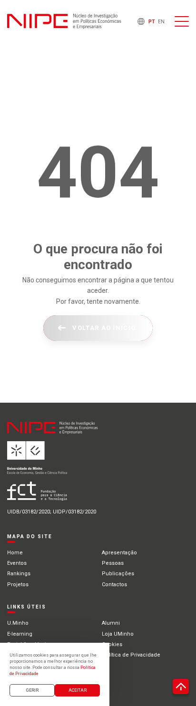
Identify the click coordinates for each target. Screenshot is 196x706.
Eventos (17, 563)
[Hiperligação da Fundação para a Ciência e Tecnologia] (67, 495)
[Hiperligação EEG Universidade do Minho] (67, 461)
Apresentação (119, 553)
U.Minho (18, 623)
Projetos (18, 584)
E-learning (19, 634)
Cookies (112, 644)
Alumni (111, 623)
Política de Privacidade (131, 655)
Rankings (18, 574)
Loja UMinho (118, 634)
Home (15, 553)
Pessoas (113, 563)
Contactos (114, 584)
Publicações (118, 574)
